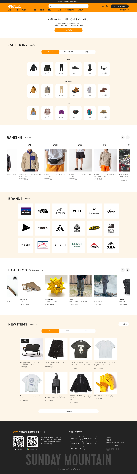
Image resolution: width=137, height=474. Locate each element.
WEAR (68, 331)
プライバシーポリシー (114, 445)
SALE (59, 10)
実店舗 (109, 440)
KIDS (34, 10)
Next (128, 1)
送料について (75, 438)
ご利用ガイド (125, 10)
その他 (86, 52)
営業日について (91, 443)
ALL (9, 10)
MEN (16, 10)
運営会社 (109, 437)
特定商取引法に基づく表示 (115, 442)
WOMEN (25, 10)
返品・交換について (77, 448)
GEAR (42, 10)
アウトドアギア (68, 52)
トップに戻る (68, 30)
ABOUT (80, 10)
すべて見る (123, 324)
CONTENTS (69, 10)
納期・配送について (90, 438)
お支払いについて (76, 443)
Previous (9, 1)
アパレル (50, 52)
